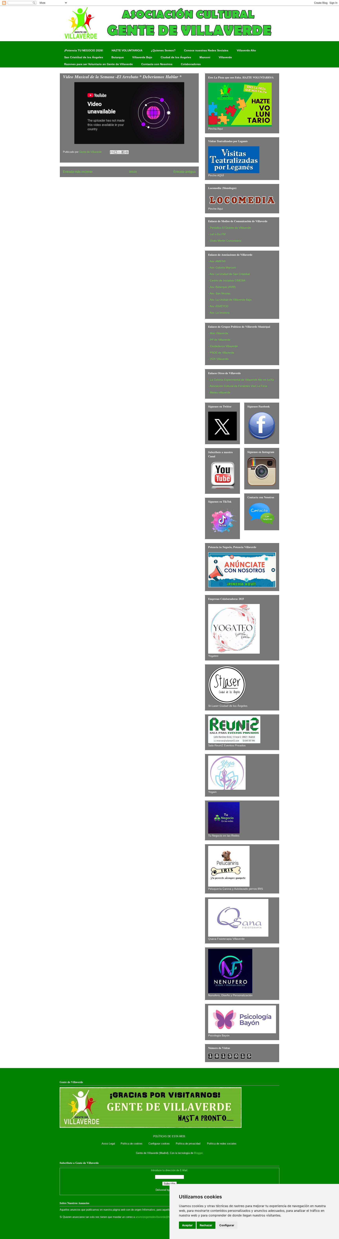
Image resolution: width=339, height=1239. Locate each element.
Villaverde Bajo (142, 57)
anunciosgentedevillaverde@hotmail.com (159, 1216)
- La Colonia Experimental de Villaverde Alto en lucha (241, 379)
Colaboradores (191, 64)
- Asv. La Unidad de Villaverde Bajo (230, 299)
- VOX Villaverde (218, 358)
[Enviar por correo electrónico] (112, 152)
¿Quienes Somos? (163, 50)
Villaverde (225, 57)
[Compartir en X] (119, 152)
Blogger (198, 1153)
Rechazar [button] (206, 1225)
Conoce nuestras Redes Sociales (206, 50)
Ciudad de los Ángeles (176, 57)
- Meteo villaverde (219, 392)
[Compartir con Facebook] (123, 152)
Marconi (205, 57)
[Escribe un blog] (116, 152)
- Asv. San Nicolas (219, 293)
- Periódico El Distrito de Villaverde (229, 227)
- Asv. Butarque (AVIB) (222, 286)
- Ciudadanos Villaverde (223, 346)
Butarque (117, 57)
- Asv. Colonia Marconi (222, 267)
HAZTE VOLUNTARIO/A (127, 50)
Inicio (133, 171)
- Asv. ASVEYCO (218, 306)
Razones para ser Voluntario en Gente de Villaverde (98, 64)
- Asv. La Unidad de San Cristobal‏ (229, 274)
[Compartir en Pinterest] (127, 152)
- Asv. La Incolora (219, 312)
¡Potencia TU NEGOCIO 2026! (83, 50)
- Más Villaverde (218, 333)
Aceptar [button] (187, 1225)
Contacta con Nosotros (156, 64)
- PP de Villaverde (219, 339)
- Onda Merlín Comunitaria (224, 240)
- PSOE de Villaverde (221, 352)
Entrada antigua (184, 171)
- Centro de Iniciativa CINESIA (226, 280)
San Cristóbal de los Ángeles (83, 57)
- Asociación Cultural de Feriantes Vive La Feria (237, 386)
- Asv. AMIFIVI (216, 261)
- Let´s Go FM (217, 234)
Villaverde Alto (246, 50)
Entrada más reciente (78, 171)
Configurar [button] (226, 1225)
